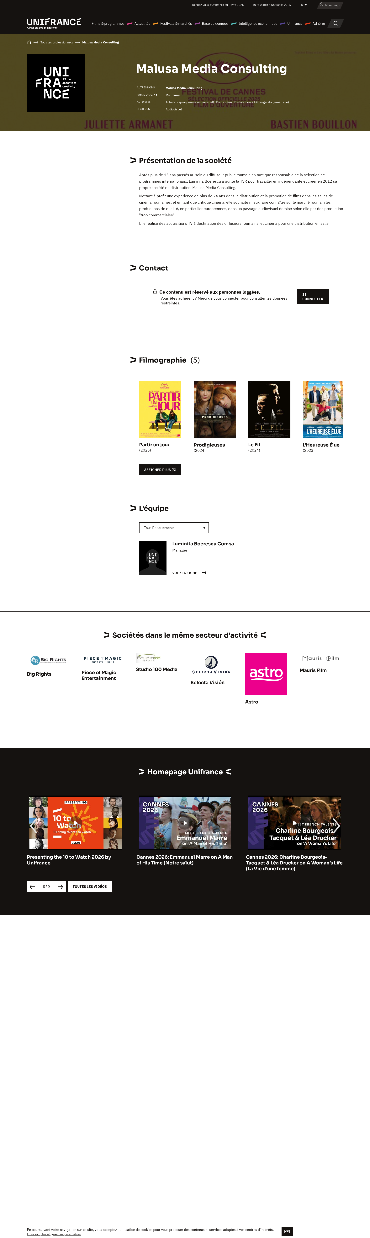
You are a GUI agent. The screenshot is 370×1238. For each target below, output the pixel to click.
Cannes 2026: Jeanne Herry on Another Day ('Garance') (292, 860)
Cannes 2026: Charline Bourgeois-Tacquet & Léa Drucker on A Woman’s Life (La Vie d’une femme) (184, 863)
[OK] (287, 1231)
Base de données (215, 23)
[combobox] (174, 527)
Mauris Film (313, 670)
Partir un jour (154, 445)
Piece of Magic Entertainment (99, 675)
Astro (251, 702)
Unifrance (295, 23)
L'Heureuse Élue (321, 445)
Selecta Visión (208, 683)
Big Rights (39, 674)
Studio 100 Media (156, 669)
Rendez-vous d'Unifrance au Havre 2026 (218, 5)
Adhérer (319, 23)
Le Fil (254, 445)
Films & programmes (108, 23)
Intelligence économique (258, 23)
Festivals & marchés (176, 23)
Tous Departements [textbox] (159, 527)
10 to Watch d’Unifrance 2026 (271, 5)
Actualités (142, 23)
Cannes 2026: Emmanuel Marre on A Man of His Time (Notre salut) (75, 860)
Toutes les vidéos (90, 886)
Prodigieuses (209, 445)
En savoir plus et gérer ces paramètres (54, 1234)
